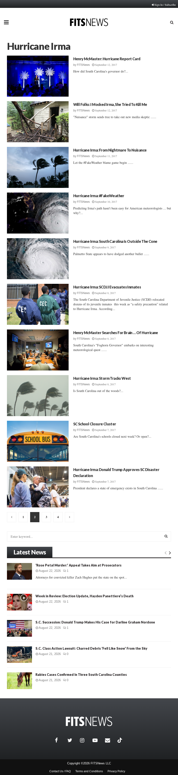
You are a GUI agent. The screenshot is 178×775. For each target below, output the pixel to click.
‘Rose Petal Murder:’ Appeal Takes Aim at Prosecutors (78, 565)
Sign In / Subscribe (165, 4)
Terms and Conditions (89, 771)
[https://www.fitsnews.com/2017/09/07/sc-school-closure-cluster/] (38, 441)
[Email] (110, 740)
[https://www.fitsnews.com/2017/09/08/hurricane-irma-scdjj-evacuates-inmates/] (38, 304)
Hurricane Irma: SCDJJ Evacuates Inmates (107, 287)
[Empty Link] (165, 552)
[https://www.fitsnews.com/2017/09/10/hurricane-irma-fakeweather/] (38, 213)
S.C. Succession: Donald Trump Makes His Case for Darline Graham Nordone (95, 622)
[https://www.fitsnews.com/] (89, 721)
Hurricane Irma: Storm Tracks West (102, 378)
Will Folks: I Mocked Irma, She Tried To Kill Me (110, 104)
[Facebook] (60, 740)
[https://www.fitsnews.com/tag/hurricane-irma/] (11, 517)
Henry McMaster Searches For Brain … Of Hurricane (115, 332)
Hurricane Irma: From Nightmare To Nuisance (110, 150)
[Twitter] (72, 740)
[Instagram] (85, 740)
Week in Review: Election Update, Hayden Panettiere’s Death (84, 596)
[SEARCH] (166, 536)
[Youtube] (97, 740)
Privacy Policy (116, 771)
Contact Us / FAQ (60, 771)
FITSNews (83, 64)
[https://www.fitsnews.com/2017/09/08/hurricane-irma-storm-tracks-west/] (38, 395)
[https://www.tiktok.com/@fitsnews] (120, 740)
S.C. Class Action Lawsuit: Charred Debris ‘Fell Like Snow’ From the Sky (91, 648)
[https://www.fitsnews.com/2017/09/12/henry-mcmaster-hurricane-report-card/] (38, 76)
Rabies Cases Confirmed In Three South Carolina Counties (81, 675)
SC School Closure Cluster (94, 424)
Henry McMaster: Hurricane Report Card (106, 59)
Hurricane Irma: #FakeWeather (98, 195)
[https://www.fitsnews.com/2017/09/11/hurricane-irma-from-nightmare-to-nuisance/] (38, 167)
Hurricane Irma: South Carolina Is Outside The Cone (115, 241)
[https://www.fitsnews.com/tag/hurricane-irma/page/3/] (69, 517)
